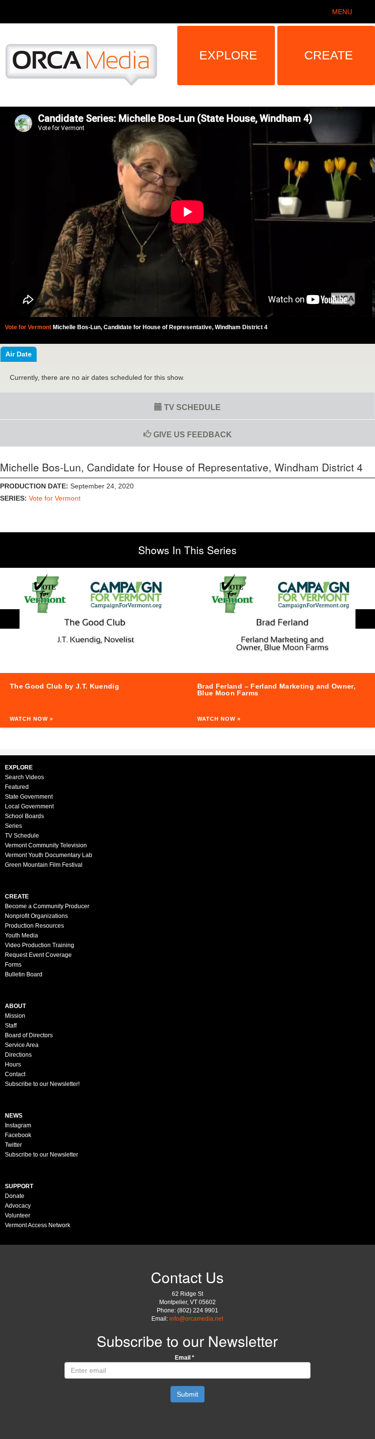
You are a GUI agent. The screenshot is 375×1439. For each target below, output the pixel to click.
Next (365, 619)
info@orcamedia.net (196, 1318)
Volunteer (17, 1215)
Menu (342, 12)
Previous (10, 619)
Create (328, 55)
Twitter (13, 1144)
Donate (14, 1196)
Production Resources (34, 925)
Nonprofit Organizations (36, 916)
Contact (15, 1074)
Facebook (18, 1135)
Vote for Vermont (55, 498)
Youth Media (21, 935)
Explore (228, 55)
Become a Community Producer (47, 906)
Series (13, 825)
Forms (13, 964)
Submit (187, 1394)
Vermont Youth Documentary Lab (48, 855)
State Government (29, 796)
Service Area (22, 1045)
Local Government (29, 806)
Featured (17, 787)
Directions (18, 1054)
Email (184, 1357)
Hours (13, 1064)
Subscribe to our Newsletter (41, 1154)
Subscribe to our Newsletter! (42, 1084)
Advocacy (18, 1205)
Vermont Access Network (37, 1225)
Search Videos (24, 777)
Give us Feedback (191, 434)
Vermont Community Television (46, 845)
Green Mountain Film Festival (44, 864)
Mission (15, 1015)
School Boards (24, 816)
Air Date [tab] (18, 354)
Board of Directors (29, 1035)
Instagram (18, 1125)
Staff (11, 1025)
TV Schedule (191, 407)
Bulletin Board (23, 974)
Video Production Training (39, 945)
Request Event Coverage (38, 955)
